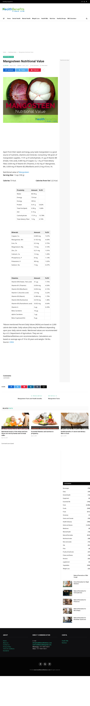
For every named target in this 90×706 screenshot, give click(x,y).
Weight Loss (36, 18)
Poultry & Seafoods (68, 552)
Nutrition (52, 18)
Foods (64, 508)
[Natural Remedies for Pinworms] (67, 602)
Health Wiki (44, 18)
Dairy (64, 491)
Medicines (66, 528)
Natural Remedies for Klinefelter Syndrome (80, 618)
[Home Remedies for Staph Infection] (67, 584)
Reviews (65, 558)
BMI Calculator (72, 18)
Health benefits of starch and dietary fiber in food (73, 432)
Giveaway (65, 515)
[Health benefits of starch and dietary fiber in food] (75, 421)
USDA (11, 342)
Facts (64, 505)
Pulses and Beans (68, 555)
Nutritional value (8, 56)
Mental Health (26, 18)
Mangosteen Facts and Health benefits (30, 398)
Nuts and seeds (67, 542)
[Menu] (4, 18)
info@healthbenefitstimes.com (42, 643)
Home (9, 18)
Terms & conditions (8, 649)
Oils (64, 545)
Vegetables (66, 565)
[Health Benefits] (13, 10)
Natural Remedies (68, 535)
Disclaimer (6, 651)
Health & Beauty (67, 521)
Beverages (66, 488)
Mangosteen (24, 172)
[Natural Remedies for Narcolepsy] (67, 611)
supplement (66, 562)
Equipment (66, 498)
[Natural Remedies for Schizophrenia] (67, 593)
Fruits (64, 511)
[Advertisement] (45, 36)
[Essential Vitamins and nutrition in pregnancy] (45, 421)
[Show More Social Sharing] (43, 70)
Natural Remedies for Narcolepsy (80, 609)
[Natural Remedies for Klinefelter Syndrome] (67, 620)
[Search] (86, 19)
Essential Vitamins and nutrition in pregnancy (42, 432)
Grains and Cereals (68, 518)
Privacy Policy (7, 647)
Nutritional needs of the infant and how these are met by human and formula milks (14, 433)
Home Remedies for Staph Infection (81, 582)
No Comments (35, 65)
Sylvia (6, 65)
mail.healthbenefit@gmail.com (42, 645)
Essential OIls (66, 501)
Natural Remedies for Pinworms (80, 600)
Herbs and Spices (68, 525)
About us (5, 643)
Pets (64, 548)
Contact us (6, 645)
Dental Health (16, 18)
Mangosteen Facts (54, 398)
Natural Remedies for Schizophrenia (80, 591)
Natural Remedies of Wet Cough (81, 576)
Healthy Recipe (61, 18)
